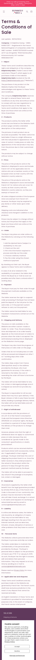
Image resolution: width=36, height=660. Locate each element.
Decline (17, 651)
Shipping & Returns (10, 617)
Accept (17, 647)
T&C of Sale (7, 613)
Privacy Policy (10, 642)
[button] (4, 12)
